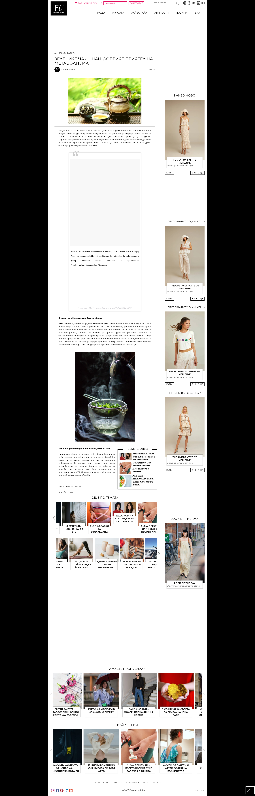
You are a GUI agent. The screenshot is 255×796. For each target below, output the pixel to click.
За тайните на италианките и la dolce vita (146, 712)
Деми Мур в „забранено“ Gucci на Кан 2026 (146, 768)
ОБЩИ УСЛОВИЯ (133, 783)
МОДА (101, 12)
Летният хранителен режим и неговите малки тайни (119, 532)
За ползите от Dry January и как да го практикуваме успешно (68, 567)
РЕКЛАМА (118, 783)
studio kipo (199, 790)
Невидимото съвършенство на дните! (183, 712)
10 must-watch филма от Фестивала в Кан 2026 (183, 768)
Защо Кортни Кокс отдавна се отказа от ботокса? (144, 456)
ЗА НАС (97, 783)
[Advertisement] (105, 285)
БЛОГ (197, 12)
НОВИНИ (181, 12)
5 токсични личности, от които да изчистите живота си (144, 532)
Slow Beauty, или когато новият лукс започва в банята (93, 532)
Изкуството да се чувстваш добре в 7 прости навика (144, 567)
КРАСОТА (118, 12)
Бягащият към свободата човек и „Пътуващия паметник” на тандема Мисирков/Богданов (72, 771)
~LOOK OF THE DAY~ (184, 583)
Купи (169, 172)
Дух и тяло (59, 53)
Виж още (197, 172)
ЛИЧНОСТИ (161, 12)
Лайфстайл (139, 12)
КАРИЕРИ (107, 783)
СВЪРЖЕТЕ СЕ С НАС (152, 783)
